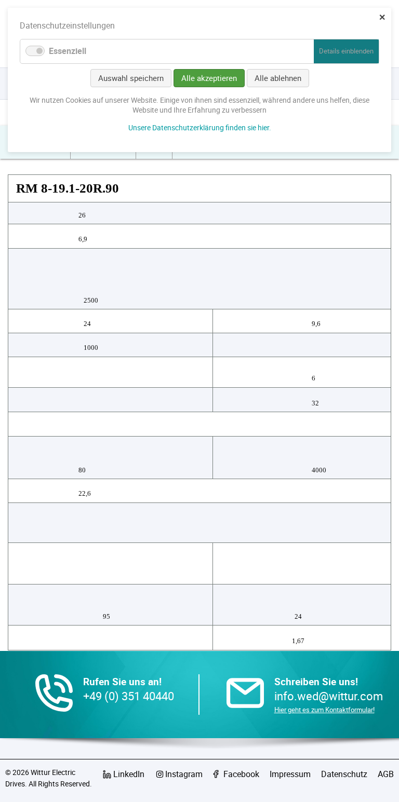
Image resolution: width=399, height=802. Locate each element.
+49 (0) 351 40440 (128, 696)
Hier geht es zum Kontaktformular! (324, 709)
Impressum (290, 774)
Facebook (241, 774)
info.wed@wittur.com (328, 696)
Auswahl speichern (131, 78)
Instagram (184, 774)
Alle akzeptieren (209, 78)
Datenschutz (344, 774)
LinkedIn (128, 774)
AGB (386, 774)
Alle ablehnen (278, 78)
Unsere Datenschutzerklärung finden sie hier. (199, 127)
